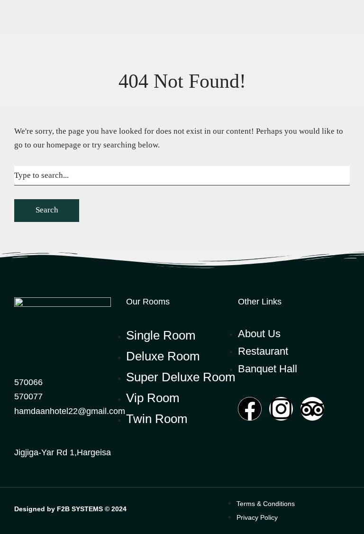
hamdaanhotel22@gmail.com (69, 411)
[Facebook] (250, 409)
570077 (28, 396)
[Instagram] (281, 409)
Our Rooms (148, 301)
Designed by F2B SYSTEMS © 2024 (70, 509)
